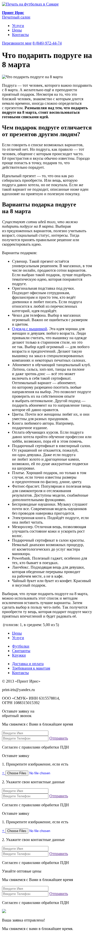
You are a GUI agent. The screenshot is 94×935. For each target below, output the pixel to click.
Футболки (20, 646)
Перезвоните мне (17, 43)
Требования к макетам (31, 668)
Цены (17, 30)
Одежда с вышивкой (29, 329)
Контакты (20, 34)
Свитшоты (21, 651)
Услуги (18, 25)
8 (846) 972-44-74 (47, 43)
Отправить (58, 738)
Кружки (19, 655)
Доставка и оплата (28, 664)
